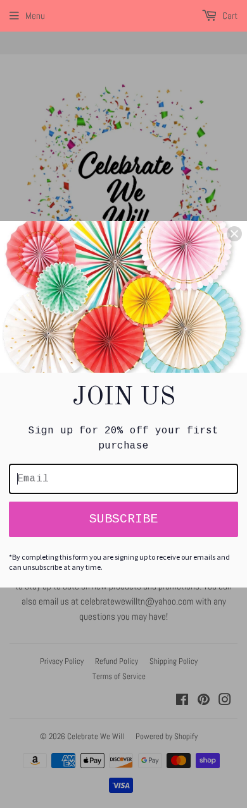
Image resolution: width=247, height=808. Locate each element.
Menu (35, 15)
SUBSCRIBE (123, 519)
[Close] (234, 233)
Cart (229, 15)
